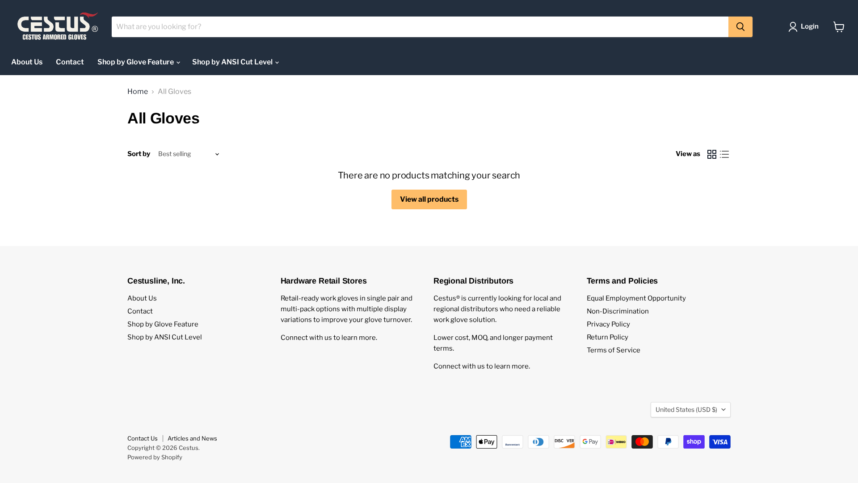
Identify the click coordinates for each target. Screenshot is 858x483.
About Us (26, 62)
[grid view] (712, 154)
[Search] (740, 27)
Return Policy (607, 337)
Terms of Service (613, 350)
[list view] (724, 154)
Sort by (138, 154)
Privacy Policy (608, 324)
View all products (429, 199)
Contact (70, 62)
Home (137, 92)
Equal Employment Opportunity (636, 298)
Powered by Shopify (154, 457)
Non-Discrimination (618, 311)
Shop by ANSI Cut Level (233, 62)
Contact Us (142, 438)
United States (686, 409)
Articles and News (192, 438)
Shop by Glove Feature (136, 62)
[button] (805, 26)
